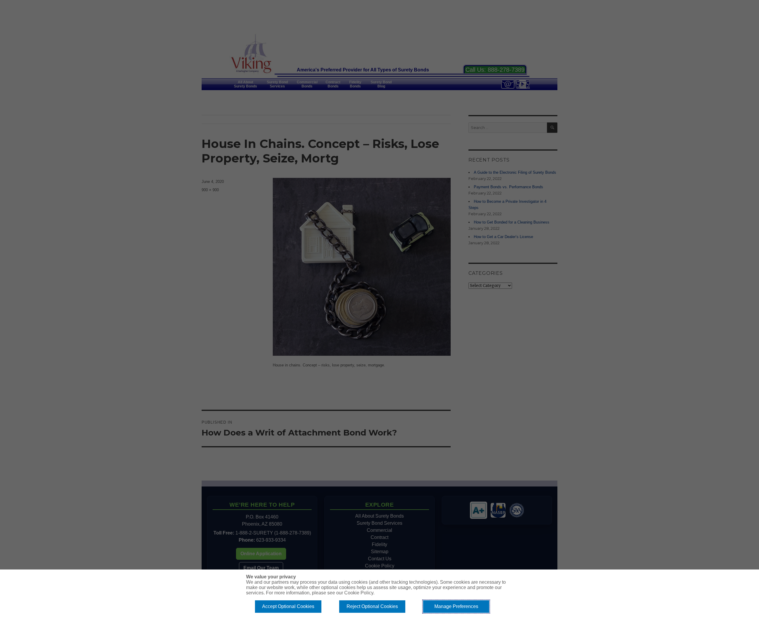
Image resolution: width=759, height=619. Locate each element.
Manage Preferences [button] (456, 606)
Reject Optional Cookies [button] (372, 606)
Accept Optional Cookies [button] (288, 606)
